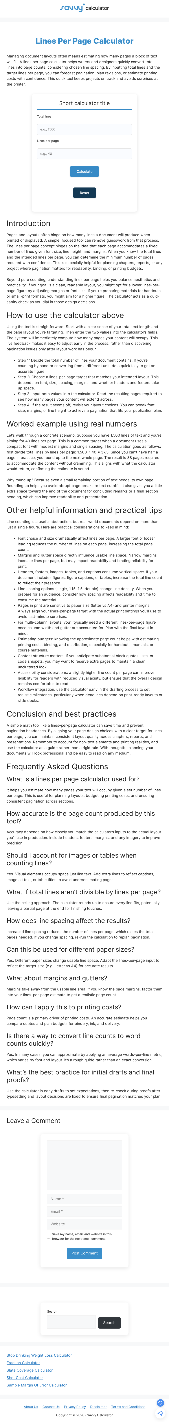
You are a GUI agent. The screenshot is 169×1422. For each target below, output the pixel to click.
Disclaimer (98, 1407)
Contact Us (51, 1407)
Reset (84, 193)
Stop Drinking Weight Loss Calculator (39, 1355)
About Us (31, 1407)
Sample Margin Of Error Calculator (37, 1385)
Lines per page (48, 141)
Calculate (84, 171)
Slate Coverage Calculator (30, 1370)
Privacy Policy (75, 1407)
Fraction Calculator (23, 1363)
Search (52, 1311)
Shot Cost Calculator (25, 1378)
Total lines (44, 116)
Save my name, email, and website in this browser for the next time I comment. (82, 1236)
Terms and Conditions (128, 1407)
